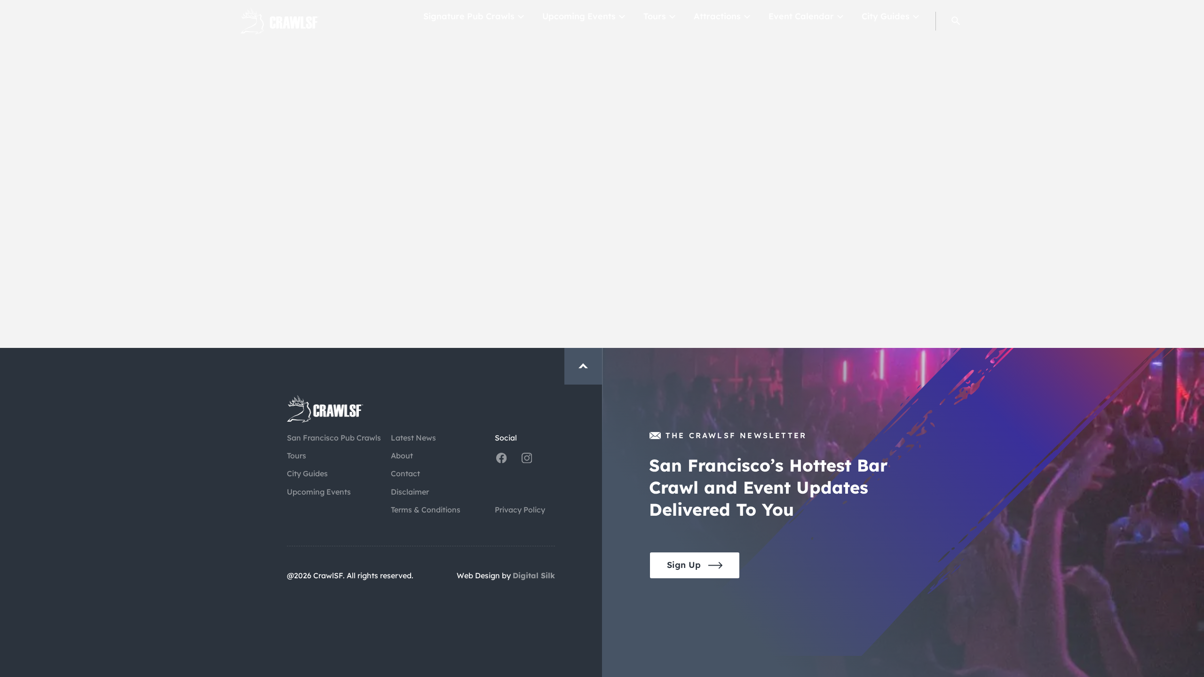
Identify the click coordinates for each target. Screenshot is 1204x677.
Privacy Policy (520, 509)
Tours (654, 16)
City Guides (886, 16)
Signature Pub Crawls (469, 16)
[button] (956, 21)
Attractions (717, 16)
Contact (405, 473)
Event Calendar (801, 16)
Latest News (413, 437)
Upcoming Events (579, 16)
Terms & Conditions (425, 509)
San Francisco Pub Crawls (334, 437)
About (402, 455)
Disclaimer (410, 491)
